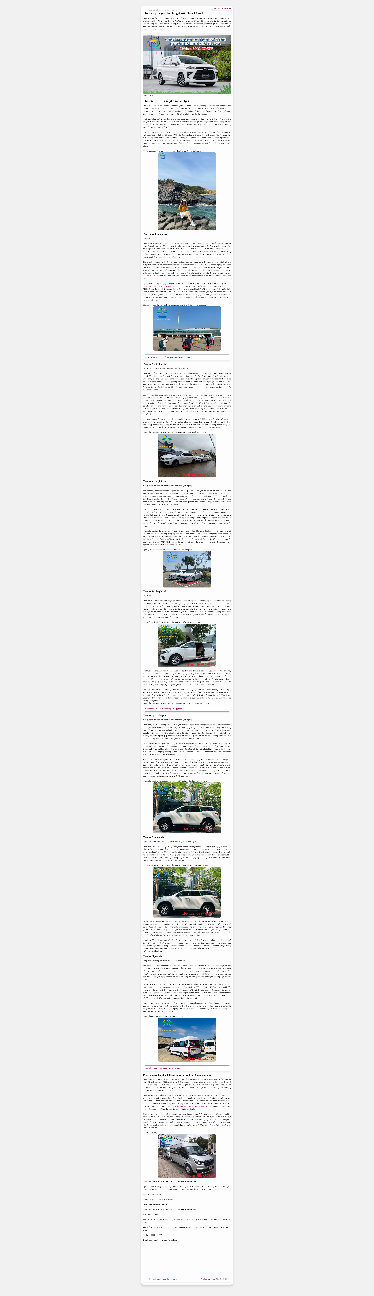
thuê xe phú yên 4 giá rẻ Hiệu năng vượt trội (191, 1106)
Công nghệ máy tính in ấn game (156, 10)
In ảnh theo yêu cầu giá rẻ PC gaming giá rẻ (163, 709)
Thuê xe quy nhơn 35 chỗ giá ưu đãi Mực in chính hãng (168, 357)
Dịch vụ (174, 10)
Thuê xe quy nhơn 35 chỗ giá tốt (214, 1279)
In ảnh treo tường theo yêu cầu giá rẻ (162, 1279)
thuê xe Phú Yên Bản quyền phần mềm (159, 286)
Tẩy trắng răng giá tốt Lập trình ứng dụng (163, 1068)
